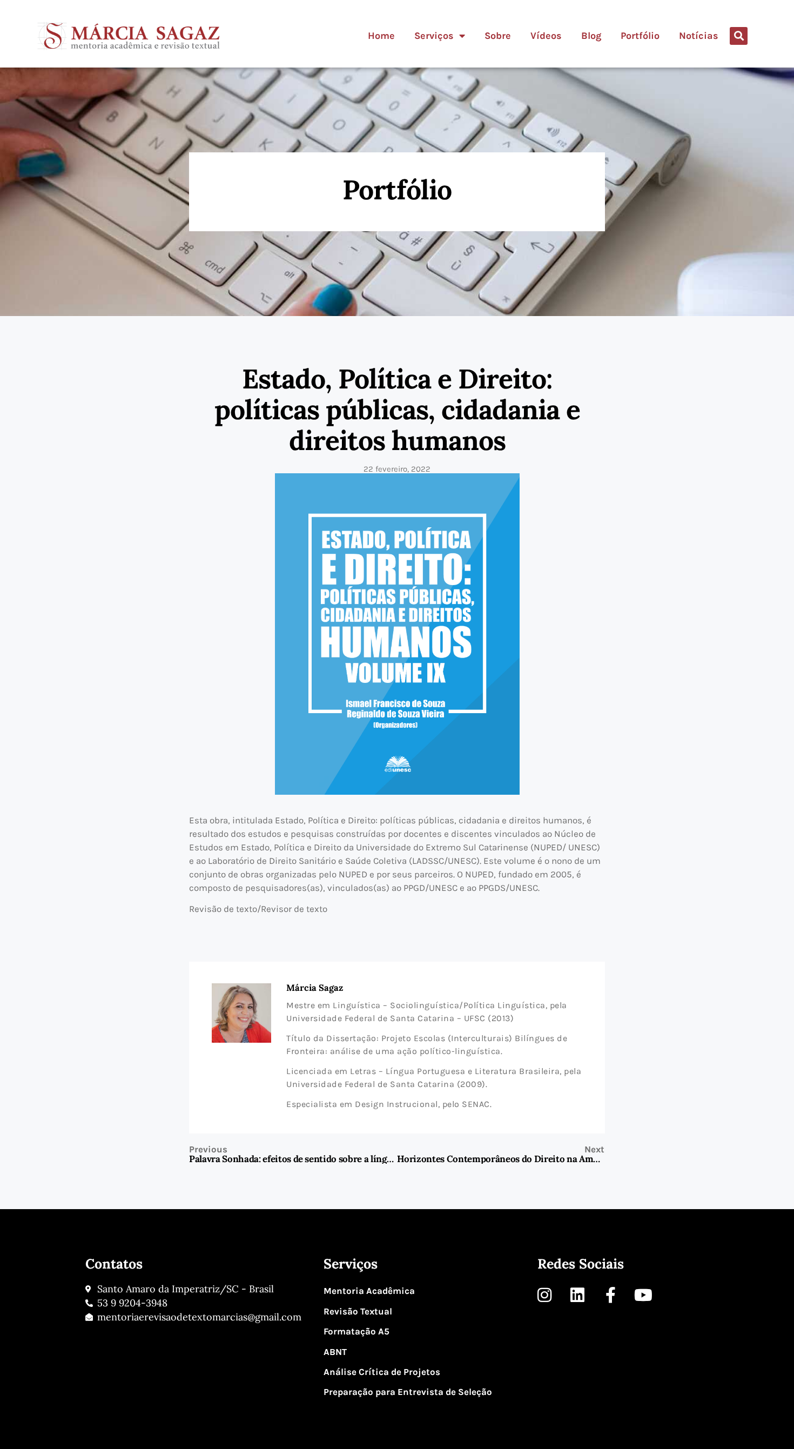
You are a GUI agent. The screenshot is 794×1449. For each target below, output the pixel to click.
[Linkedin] (577, 1295)
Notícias (698, 36)
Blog (591, 36)
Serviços (434, 36)
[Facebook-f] (610, 1295)
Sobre (498, 36)
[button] (739, 36)
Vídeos (546, 36)
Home (381, 36)
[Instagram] (544, 1295)
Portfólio (640, 36)
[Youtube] (643, 1295)
